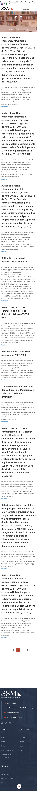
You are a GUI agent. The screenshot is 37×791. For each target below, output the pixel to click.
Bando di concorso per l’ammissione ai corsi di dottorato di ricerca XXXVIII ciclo (15, 312)
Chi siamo (23, 737)
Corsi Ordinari (5, 774)
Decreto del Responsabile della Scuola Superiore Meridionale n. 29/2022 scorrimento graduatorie (18, 391)
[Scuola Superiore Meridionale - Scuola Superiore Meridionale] (7, 8)
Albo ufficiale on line (7, 750)
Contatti (22, 750)
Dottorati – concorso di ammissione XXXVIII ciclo (14, 260)
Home (11, 29)
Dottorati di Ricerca (7, 778)
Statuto (22, 741)
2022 (19, 29)
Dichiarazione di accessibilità (9, 2)
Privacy (22, 746)
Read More (4, 106)
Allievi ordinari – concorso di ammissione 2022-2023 (16, 353)
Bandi (3, 741)
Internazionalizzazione (8, 783)
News (3, 746)
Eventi (3, 737)
